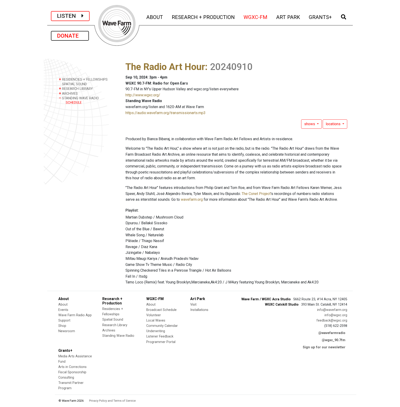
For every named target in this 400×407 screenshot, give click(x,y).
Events (63, 310)
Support (64, 320)
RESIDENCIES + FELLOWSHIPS (83, 79)
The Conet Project (256, 193)
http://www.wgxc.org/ (142, 95)
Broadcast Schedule (161, 310)
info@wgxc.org (336, 315)
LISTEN (69, 16)
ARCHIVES (68, 93)
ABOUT (155, 17)
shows (310, 124)
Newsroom (66, 331)
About (63, 305)
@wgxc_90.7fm (333, 340)
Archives (108, 330)
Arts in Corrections (72, 367)
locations (333, 124)
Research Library (114, 325)
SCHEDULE (74, 103)
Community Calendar (162, 326)
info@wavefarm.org (332, 310)
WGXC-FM (255, 17)
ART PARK (288, 17)
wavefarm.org (192, 199)
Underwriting (155, 331)
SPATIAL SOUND (74, 84)
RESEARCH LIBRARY (76, 88)
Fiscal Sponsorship (72, 372)
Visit (193, 305)
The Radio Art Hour (165, 66)
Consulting (66, 378)
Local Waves (155, 320)
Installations (199, 310)
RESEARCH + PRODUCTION (203, 17)
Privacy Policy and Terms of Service (112, 400)
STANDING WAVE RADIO (79, 98)
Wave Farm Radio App (75, 315)
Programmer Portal (160, 342)
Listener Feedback (159, 336)
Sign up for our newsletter (324, 347)
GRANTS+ (320, 17)
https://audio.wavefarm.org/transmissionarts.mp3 (165, 113)
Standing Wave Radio (118, 336)
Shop (62, 326)
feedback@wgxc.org (331, 320)
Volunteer (153, 315)
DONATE (70, 36)
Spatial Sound (112, 320)
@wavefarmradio (331, 333)
